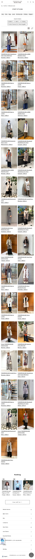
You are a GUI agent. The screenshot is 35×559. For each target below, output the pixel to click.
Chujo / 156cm (22, 86)
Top (2, 5)
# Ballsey (26, 14)
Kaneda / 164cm (5, 57)
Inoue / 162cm (22, 318)
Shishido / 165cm (22, 289)
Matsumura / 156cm (6, 144)
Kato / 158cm (5, 115)
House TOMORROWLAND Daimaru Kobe (7, 257)
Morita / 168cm (22, 347)
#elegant (31, 14)
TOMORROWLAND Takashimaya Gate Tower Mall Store (8, 54)
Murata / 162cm (22, 201)
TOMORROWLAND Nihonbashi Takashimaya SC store (25, 141)
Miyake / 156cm (5, 173)
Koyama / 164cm (5, 86)
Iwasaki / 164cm (22, 144)
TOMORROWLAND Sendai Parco (25, 199)
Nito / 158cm (4, 202)
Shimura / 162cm (22, 115)
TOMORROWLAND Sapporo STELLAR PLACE (24, 344)
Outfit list (5, 5)
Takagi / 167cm (5, 260)
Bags (10, 14)
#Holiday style (19, 14)
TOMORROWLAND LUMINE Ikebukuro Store (24, 54)
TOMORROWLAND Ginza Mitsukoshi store (7, 228)
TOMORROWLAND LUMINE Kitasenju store (7, 170)
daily (3, 14)
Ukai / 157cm (21, 376)
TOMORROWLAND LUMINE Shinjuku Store (24, 112)
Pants (6, 14)
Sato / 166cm (21, 260)
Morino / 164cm (5, 347)
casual (13, 14)
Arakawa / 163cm (6, 231)
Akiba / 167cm (22, 405)
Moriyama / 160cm (23, 57)
